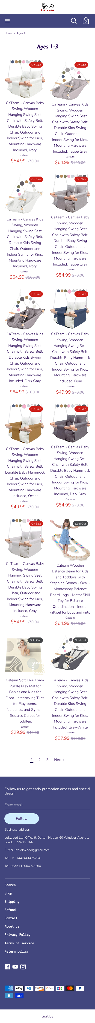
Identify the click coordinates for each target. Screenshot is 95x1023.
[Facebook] (7, 966)
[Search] (73, 18)
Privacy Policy (17, 935)
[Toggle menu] (7, 20)
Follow (21, 818)
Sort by (47, 1016)
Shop (8, 893)
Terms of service (19, 943)
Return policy (17, 951)
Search (10, 885)
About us (12, 926)
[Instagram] (23, 966)
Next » (59, 759)
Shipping (12, 901)
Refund (10, 910)
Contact (11, 918)
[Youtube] (15, 966)
